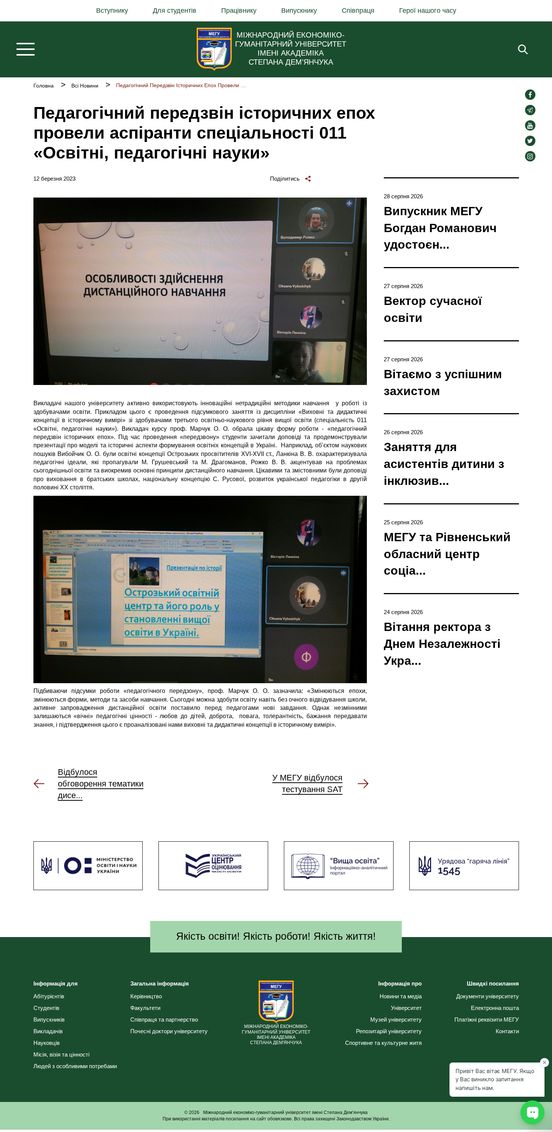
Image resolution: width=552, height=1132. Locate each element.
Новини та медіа (401, 996)
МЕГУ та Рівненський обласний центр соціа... (447, 554)
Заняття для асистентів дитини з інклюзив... (444, 464)
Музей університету (396, 1019)
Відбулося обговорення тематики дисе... (100, 783)
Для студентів (174, 10)
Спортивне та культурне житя (383, 1043)
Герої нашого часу (427, 10)
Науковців (46, 1043)
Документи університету (487, 996)
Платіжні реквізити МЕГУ (486, 1019)
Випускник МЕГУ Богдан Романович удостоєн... (440, 228)
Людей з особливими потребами (75, 1066)
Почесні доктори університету (169, 1031)
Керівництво (146, 996)
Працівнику (238, 10)
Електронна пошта (495, 1008)
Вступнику (112, 10)
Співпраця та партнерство (164, 1019)
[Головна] (214, 49)
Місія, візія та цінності (61, 1054)
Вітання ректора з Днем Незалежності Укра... (442, 643)
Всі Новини (84, 86)
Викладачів (48, 1031)
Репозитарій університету (389, 1031)
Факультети (145, 1008)
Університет (406, 1008)
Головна (43, 86)
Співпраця (358, 10)
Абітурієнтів (48, 996)
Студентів (46, 1008)
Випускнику (299, 10)
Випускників (49, 1019)
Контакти (507, 1031)
